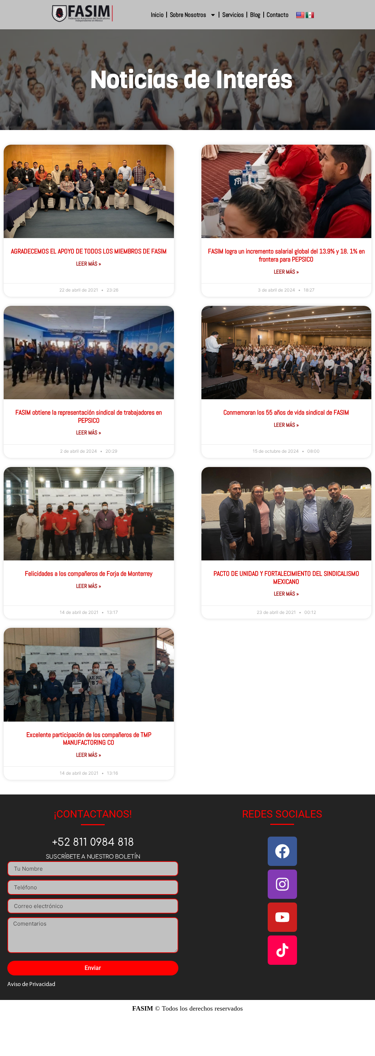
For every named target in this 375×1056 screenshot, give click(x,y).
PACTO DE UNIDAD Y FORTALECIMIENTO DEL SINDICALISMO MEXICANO (286, 577)
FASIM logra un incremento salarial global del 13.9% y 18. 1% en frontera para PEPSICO (286, 255)
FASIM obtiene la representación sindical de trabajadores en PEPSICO (88, 416)
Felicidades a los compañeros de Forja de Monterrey (88, 573)
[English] (300, 15)
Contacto (277, 15)
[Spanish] (309, 15)
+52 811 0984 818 (93, 842)
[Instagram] (282, 884)
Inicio (157, 15)
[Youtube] (282, 917)
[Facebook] (282, 851)
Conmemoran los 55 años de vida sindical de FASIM (286, 412)
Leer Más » (88, 263)
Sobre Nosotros (188, 15)
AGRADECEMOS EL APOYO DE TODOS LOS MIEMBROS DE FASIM (89, 251)
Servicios (233, 15)
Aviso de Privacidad (31, 985)
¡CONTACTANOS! (93, 814)
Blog (255, 15)
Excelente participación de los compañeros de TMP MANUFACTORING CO (88, 738)
